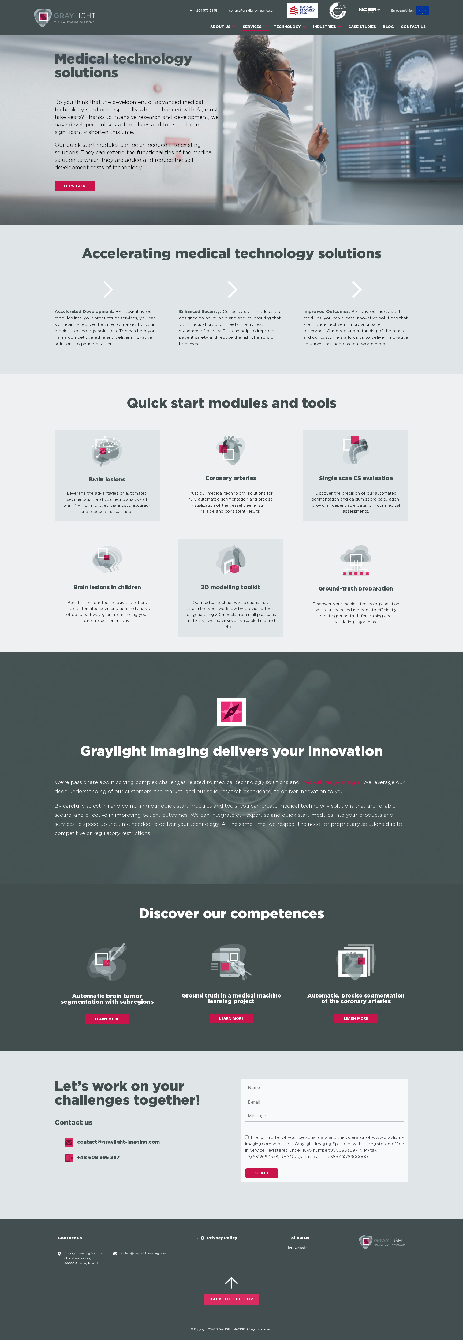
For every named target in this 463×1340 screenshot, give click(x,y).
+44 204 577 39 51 (203, 10)
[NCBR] (369, 10)
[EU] (410, 10)
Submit (262, 1172)
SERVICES (252, 26)
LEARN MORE (107, 1018)
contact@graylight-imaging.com (252, 10)
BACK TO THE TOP (231, 1299)
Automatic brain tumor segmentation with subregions (107, 998)
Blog (388, 26)
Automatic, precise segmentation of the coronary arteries (356, 998)
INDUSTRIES (324, 26)
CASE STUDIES (362, 26)
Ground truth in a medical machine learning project (231, 998)
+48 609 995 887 (98, 1157)
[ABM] (302, 10)
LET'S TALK (74, 185)
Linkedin (301, 1247)
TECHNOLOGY (287, 26)
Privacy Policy (222, 1238)
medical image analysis (330, 782)
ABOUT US (220, 26)
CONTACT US (413, 26)
